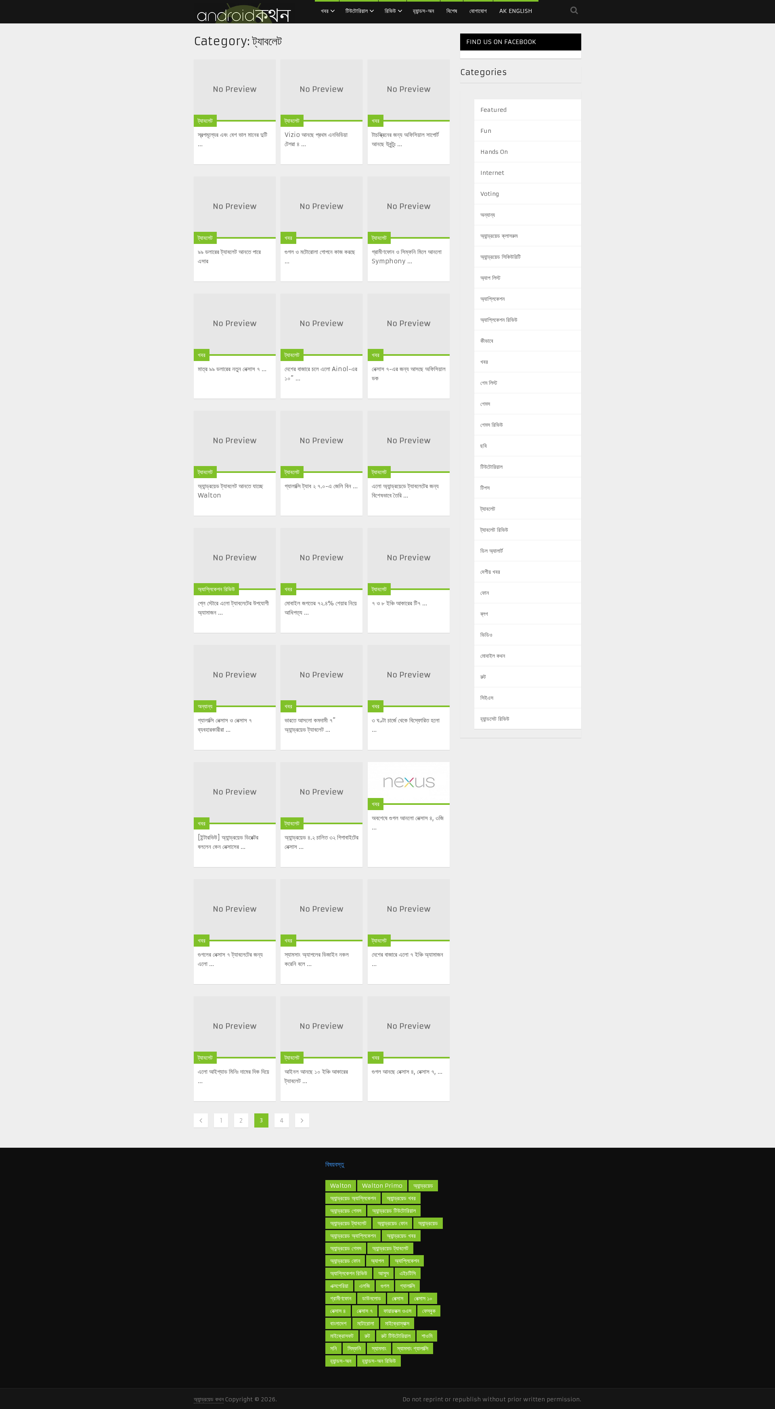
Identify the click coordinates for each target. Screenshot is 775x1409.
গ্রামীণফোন (340, 1298)
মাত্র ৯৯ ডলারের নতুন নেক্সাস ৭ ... (232, 369)
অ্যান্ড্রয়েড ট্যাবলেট (390, 1248)
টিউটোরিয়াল (491, 466)
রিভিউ (390, 11)
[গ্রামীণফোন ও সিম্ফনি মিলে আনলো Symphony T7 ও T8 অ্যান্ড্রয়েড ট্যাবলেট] (409, 207)
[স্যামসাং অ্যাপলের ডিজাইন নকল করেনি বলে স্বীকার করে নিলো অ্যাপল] (321, 910)
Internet (492, 172)
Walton (340, 1185)
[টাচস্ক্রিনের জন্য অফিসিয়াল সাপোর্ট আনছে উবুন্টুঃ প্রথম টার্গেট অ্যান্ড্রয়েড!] (409, 90)
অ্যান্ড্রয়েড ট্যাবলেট (348, 1223)
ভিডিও (486, 634)
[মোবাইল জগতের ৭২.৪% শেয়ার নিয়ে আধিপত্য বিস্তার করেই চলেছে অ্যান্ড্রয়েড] (321, 559)
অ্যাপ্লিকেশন (492, 298)
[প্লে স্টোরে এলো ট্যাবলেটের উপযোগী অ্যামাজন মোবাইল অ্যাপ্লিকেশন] (235, 559)
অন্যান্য (205, 706)
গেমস (485, 403)
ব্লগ (484, 613)
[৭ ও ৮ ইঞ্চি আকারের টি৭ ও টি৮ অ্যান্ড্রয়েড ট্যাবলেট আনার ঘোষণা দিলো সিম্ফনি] (409, 559)
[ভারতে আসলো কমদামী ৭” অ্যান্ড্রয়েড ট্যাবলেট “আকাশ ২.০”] (321, 676)
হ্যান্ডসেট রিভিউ (494, 718)
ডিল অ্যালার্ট (491, 550)
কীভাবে (486, 340)
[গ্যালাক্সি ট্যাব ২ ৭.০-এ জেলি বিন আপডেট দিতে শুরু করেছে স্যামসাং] (321, 442)
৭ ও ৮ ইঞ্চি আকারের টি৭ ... (399, 603)
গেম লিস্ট (488, 382)
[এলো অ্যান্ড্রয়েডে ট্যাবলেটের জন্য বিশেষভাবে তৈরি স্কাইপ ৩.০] (409, 442)
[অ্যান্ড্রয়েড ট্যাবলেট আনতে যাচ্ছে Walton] (235, 442)
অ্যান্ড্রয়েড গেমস (345, 1248)
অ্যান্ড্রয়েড (428, 1223)
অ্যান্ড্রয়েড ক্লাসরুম (498, 235)
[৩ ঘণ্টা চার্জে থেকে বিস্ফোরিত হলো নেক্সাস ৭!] (409, 676)
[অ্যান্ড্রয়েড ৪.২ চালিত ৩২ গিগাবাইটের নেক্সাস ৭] (321, 793)
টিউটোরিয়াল (357, 11)
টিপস (485, 487)
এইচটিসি (408, 1273)
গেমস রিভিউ (491, 424)
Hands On (494, 151)
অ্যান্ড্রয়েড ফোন (345, 1260)
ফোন (484, 592)
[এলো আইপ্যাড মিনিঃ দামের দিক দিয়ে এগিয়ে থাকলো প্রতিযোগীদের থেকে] (235, 1027)
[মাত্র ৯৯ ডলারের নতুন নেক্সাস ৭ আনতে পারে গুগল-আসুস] (235, 325)
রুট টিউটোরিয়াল (396, 1336)
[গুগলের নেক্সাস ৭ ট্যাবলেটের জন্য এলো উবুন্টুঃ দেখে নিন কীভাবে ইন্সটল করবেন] (235, 910)
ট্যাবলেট (205, 120)
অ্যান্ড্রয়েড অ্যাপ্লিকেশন (353, 1198)
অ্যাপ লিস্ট (490, 277)
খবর (325, 11)
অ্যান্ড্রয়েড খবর (401, 1235)
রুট (483, 676)
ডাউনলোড (371, 1298)
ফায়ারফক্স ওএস (397, 1311)
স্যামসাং (379, 1348)
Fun (485, 130)
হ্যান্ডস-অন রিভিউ (379, 1361)
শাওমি (426, 1336)
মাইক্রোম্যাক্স (397, 1323)
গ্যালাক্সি (407, 1285)
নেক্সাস (397, 1298)
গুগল (385, 1285)
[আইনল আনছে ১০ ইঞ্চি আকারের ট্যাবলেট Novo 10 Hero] (321, 1027)
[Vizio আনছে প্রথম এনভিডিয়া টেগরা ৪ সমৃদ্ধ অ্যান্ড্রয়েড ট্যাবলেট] (321, 90)
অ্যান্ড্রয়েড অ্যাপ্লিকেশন (353, 1235)
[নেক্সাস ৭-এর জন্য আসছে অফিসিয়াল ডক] (409, 325)
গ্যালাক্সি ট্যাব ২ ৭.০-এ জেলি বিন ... (321, 486)
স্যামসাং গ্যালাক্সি (412, 1348)
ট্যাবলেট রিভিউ (494, 529)
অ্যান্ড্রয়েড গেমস (345, 1210)
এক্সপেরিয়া (339, 1285)
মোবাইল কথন (492, 655)
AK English (515, 11)
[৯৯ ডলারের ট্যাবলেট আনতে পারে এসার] (235, 207)
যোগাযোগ (478, 11)
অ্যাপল (377, 1260)
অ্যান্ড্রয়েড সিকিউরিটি (500, 256)
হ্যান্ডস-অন (423, 11)
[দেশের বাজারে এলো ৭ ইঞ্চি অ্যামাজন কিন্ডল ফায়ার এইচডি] (409, 910)
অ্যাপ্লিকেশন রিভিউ (216, 589)
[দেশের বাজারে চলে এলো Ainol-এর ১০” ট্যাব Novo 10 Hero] (321, 325)
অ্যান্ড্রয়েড (423, 1185)
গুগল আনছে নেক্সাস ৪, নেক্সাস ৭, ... (407, 1071)
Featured (493, 109)
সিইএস (486, 697)
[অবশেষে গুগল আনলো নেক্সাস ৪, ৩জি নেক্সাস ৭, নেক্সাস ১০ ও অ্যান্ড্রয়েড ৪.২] (409, 783)
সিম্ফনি (354, 1348)
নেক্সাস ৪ (338, 1311)
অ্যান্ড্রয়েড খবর (401, 1198)
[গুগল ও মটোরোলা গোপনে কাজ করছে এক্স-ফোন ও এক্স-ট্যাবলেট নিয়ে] (321, 207)
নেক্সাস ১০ (423, 1298)
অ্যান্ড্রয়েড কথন (209, 1399)
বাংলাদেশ (338, 1323)
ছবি (483, 445)
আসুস (383, 1273)
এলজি (364, 1285)
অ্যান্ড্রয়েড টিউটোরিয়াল (394, 1210)
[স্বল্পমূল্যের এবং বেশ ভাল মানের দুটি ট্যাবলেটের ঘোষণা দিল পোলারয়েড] (235, 90)
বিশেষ (451, 11)
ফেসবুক (429, 1311)
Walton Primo (382, 1185)
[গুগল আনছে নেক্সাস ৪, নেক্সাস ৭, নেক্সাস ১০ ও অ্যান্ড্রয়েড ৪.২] (409, 1027)
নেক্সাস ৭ (365, 1311)
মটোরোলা (365, 1323)
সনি (333, 1348)
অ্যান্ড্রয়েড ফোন (392, 1223)
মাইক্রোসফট (342, 1336)
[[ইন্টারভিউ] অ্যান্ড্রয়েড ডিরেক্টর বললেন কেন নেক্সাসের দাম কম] (235, 793)
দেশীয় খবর (490, 571)
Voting (489, 193)
